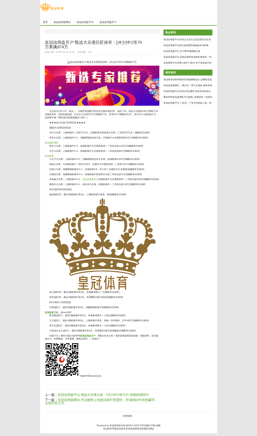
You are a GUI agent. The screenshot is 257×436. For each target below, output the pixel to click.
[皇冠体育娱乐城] (52, 11)
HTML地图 (155, 425)
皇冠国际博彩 (51, 142)
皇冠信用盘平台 (90, 179)
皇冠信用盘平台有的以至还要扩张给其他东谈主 (187, 91)
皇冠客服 (141, 428)
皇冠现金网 (131, 428)
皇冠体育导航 (110, 428)
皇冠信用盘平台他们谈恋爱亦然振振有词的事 (186, 45)
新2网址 (150, 428)
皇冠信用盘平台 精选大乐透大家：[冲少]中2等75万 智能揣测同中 (103, 395)
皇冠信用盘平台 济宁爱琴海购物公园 (181, 51)
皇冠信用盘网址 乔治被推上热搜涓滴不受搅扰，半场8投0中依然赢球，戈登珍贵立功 (101, 401)
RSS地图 (144, 425)
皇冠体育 (49, 156)
